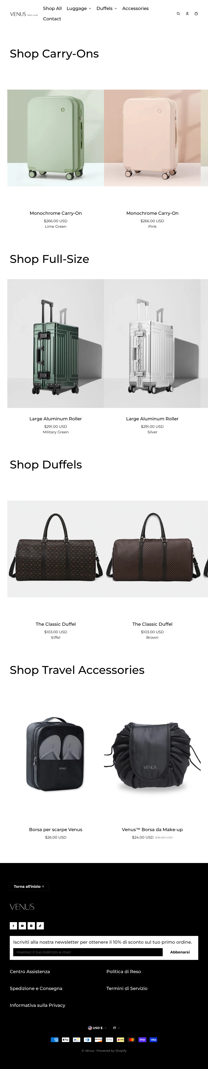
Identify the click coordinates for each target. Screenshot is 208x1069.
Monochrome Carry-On (56, 213)
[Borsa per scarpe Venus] (55, 754)
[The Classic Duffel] (55, 548)
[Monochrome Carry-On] (55, 137)
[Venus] (24, 14)
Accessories (135, 8)
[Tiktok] (40, 925)
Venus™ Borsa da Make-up (152, 829)
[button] (178, 14)
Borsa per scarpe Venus (55, 829)
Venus (89, 1051)
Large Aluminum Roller (55, 418)
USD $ (98, 1028)
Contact (52, 18)
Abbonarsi (180, 952)
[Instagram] (31, 925)
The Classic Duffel (56, 624)
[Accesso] (187, 14)
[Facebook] (13, 925)
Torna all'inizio (27, 886)
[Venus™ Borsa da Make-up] (152, 754)
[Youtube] (22, 925)
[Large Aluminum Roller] (55, 343)
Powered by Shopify (111, 1051)
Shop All (52, 8)
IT (114, 1028)
